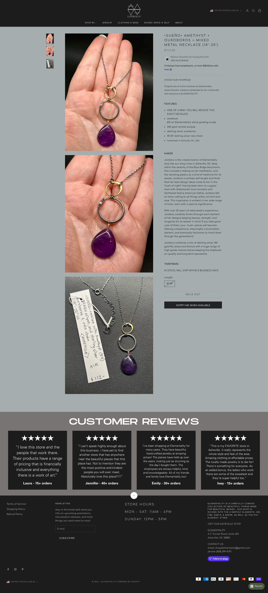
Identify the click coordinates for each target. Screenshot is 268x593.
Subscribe (67, 538)
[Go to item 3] (50, 64)
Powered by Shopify (128, 582)
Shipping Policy (16, 509)
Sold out (193, 294)
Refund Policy (15, 514)
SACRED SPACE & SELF (157, 23)
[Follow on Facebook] (8, 569)
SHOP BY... (91, 23)
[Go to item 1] (50, 38)
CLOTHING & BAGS (128, 23)
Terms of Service (16, 504)
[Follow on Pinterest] (22, 569)
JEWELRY (107, 23)
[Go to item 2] (50, 51)
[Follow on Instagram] (15, 569)
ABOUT (179, 23)
